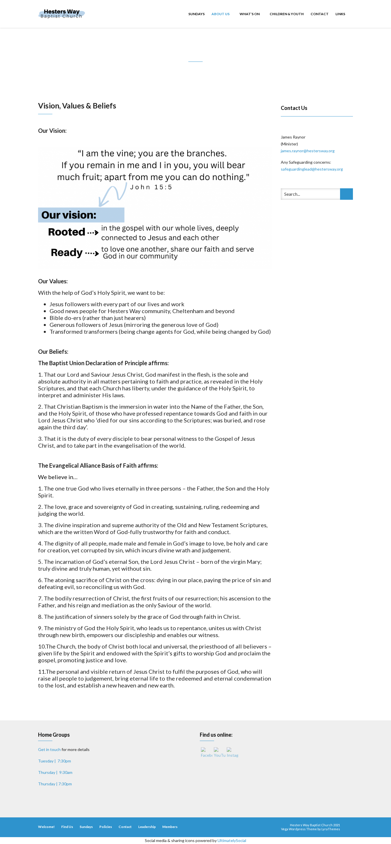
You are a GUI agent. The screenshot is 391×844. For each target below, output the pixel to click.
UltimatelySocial (232, 840)
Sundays (196, 14)
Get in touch (49, 749)
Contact (320, 14)
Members (169, 827)
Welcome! (46, 827)
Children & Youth (287, 14)
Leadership (147, 827)
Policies (105, 827)
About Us (221, 14)
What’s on (250, 14)
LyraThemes (330, 829)
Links (340, 14)
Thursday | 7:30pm (55, 783)
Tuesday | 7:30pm (54, 760)
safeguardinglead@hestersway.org (312, 169)
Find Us (67, 827)
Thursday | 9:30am (55, 772)
